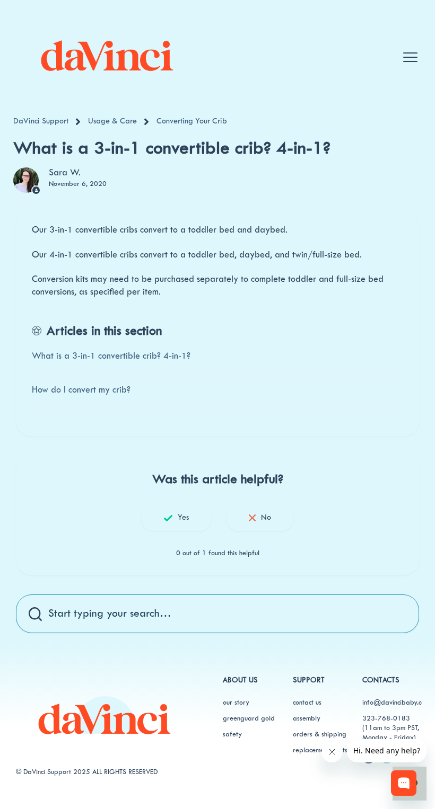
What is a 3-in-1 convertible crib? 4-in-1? (111, 356)
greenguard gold (249, 719)
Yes (183, 517)
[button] (407, 47)
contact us (307, 703)
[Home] (106, 52)
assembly (306, 719)
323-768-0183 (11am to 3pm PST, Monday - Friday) (390, 728)
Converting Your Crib (191, 121)
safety (232, 735)
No (266, 517)
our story (236, 703)
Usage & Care (112, 121)
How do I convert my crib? (81, 390)
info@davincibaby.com (396, 703)
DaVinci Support (40, 121)
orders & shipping (319, 735)
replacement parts (320, 751)
